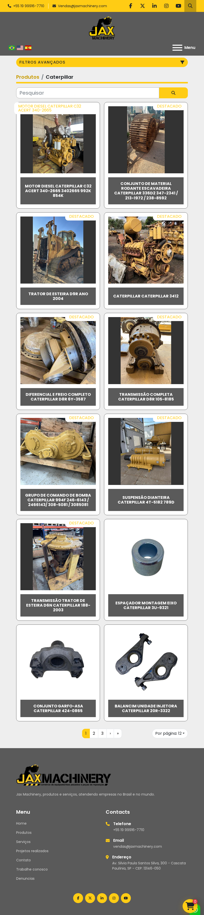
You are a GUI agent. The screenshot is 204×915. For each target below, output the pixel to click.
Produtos (24, 832)
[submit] (173, 92)
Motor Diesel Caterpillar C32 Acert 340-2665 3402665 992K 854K (58, 190)
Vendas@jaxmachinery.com (82, 5)
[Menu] (177, 48)
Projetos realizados (32, 850)
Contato (23, 860)
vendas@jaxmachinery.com (137, 846)
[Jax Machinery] (63, 774)
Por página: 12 (168, 733)
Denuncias (25, 878)
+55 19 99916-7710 (28, 5)
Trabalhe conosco (32, 869)
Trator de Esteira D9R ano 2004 (58, 296)
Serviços (23, 841)
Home (21, 823)
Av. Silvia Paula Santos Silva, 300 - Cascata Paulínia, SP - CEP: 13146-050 (149, 866)
